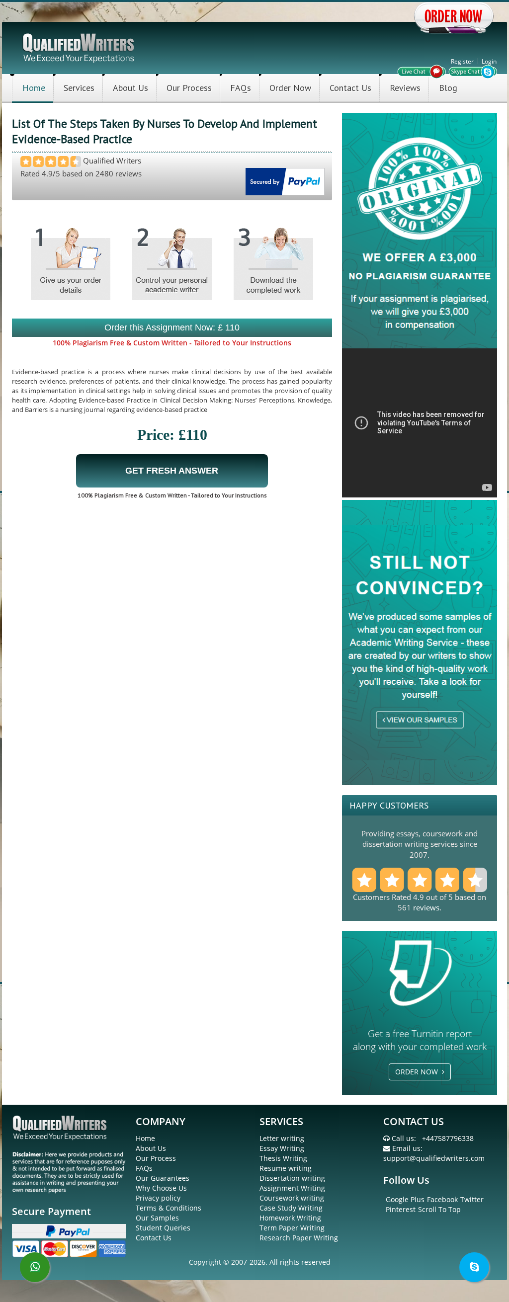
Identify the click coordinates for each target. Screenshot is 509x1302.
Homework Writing (290, 1217)
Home (33, 87)
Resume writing (285, 1168)
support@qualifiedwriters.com (434, 1158)
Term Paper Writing (292, 1227)
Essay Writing (281, 1148)
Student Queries (163, 1227)
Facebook (442, 1199)
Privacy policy (158, 1198)
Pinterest (401, 1209)
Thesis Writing (283, 1158)
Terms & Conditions (168, 1208)
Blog (448, 87)
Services (79, 87)
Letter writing (281, 1138)
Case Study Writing (291, 1208)
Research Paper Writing (298, 1237)
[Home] (79, 47)
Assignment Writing (292, 1188)
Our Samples (157, 1217)
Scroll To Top (439, 1209)
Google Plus (405, 1199)
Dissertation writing (292, 1178)
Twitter (472, 1199)
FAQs (240, 87)
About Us (130, 87)
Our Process (189, 87)
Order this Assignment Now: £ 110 (172, 327)
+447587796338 (448, 1138)
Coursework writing (291, 1198)
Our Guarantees (162, 1178)
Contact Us (350, 87)
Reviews (405, 87)
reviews (426, 907)
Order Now (290, 87)
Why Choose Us (161, 1188)
